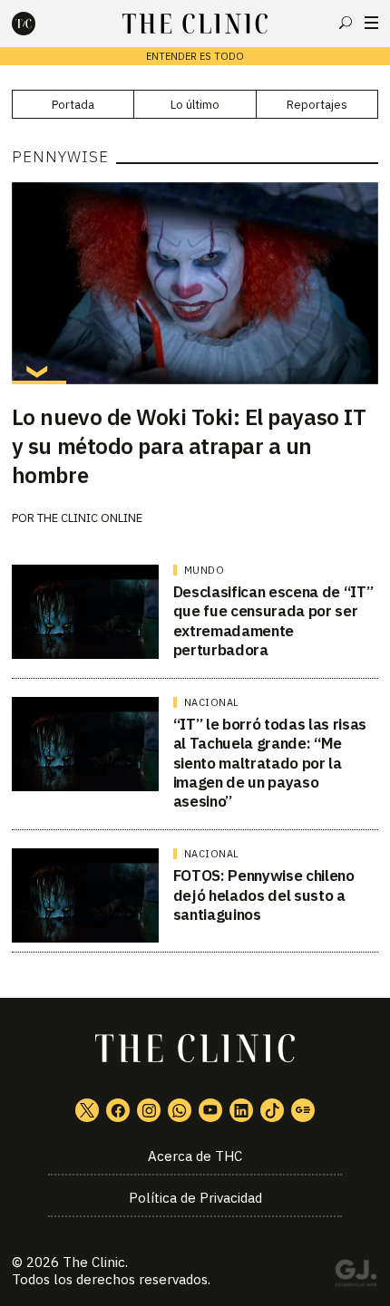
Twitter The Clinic (87, 1110)
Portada (73, 104)
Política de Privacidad (195, 1197)
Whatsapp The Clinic (179, 1110)
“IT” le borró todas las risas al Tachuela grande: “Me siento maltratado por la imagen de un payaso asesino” (269, 762)
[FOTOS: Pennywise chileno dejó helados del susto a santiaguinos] (85, 895)
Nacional (211, 702)
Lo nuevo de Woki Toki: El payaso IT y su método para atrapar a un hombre (189, 445)
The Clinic (94, 1262)
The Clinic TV (210, 1110)
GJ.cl (355, 1276)
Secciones (371, 22)
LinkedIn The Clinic (241, 1110)
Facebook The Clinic (118, 1110)
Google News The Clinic (303, 1110)
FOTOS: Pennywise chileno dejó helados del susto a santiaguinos (264, 895)
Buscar (345, 22)
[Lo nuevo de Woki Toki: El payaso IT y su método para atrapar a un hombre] (195, 282)
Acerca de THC (195, 1156)
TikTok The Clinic (272, 1110)
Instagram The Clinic (149, 1110)
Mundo (204, 570)
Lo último (195, 104)
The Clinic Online (89, 518)
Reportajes (317, 104)
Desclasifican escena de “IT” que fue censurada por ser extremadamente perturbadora (273, 621)
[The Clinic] (39, 23)
